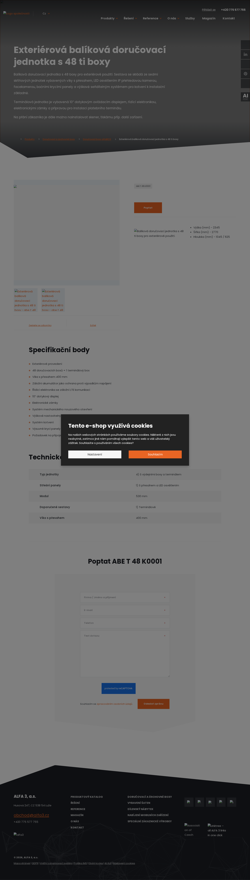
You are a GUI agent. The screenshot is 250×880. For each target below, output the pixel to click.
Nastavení (94, 454)
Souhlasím (155, 454)
